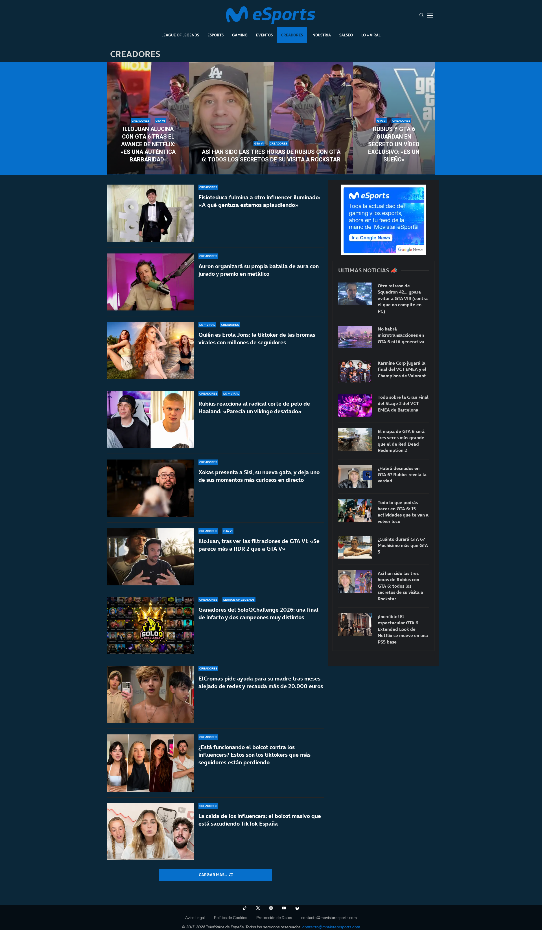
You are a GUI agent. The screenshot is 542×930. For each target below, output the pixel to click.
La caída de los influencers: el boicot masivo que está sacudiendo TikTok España (259, 820)
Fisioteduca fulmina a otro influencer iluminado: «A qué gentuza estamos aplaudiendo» (259, 201)
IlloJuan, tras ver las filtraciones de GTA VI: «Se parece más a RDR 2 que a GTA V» (259, 545)
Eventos (264, 35)
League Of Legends (180, 35)
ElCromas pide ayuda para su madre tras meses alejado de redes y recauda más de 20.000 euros (260, 682)
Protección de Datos (274, 917)
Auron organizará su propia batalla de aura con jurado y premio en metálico (258, 270)
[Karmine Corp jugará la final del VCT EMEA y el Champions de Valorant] (355, 371)
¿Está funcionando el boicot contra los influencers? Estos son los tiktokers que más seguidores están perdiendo (254, 754)
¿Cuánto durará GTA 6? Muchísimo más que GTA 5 (403, 545)
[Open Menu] (430, 15)
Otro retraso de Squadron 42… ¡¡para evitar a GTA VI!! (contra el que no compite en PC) (403, 298)
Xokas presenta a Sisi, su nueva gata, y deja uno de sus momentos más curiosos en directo (259, 476)
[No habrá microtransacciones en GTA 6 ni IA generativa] (355, 337)
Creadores (292, 35)
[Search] (421, 15)
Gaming (240, 35)
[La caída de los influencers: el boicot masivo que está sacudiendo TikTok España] (150, 832)
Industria (321, 35)
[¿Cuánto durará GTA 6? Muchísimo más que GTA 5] (355, 547)
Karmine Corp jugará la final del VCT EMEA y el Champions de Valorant (402, 369)
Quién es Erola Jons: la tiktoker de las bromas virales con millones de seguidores (256, 338)
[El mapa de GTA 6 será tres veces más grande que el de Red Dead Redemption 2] (355, 439)
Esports (215, 35)
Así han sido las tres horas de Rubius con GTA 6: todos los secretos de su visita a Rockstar (271, 155)
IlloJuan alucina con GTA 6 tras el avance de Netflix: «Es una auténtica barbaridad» (148, 144)
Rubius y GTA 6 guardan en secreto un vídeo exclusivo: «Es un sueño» (393, 144)
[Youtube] (284, 908)
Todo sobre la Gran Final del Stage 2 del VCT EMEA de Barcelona (403, 403)
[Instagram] (271, 908)
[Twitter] (258, 908)
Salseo (346, 35)
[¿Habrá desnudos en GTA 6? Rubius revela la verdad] (355, 476)
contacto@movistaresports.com (329, 917)
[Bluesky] (297, 908)
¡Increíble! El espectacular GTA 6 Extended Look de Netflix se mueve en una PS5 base (403, 629)
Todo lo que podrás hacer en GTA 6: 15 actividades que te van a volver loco (403, 511)
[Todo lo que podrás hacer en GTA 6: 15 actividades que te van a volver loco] (355, 510)
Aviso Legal (195, 917)
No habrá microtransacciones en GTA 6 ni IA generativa (401, 335)
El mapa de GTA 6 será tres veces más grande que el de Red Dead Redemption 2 (401, 440)
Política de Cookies (230, 917)
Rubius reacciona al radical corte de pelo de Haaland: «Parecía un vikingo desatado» (254, 407)
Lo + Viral (371, 35)
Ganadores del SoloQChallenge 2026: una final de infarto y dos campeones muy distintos (258, 613)
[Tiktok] (245, 908)
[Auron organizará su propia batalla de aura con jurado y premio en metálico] (150, 282)
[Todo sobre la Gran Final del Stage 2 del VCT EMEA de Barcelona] (355, 405)
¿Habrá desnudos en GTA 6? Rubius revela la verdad (402, 474)
